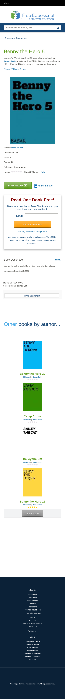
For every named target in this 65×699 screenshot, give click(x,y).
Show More (33, 513)
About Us (32, 620)
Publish (32, 604)
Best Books (32, 598)
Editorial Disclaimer (32, 656)
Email (19, 215)
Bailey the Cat (32, 459)
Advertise (32, 660)
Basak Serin (10, 61)
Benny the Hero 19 (32, 501)
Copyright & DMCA (32, 641)
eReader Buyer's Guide (32, 623)
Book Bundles (32, 601)
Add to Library (44, 185)
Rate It (44, 172)
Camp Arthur (32, 416)
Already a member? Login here (32, 231)
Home (32, 617)
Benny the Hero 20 (32, 373)
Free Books (32, 595)
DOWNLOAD (15, 185)
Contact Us (32, 626)
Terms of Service (32, 644)
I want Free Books (32, 224)
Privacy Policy (32, 647)
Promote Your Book (33, 610)
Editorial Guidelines (32, 653)
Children (26, 377)
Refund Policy (32, 650)
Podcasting (32, 607)
